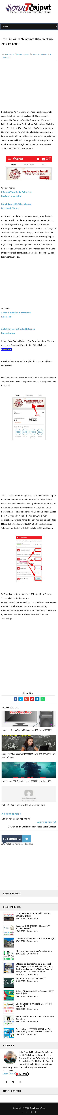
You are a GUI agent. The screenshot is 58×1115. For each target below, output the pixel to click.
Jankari (43, 54)
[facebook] (26, 1111)
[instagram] (31, 1111)
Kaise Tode (7, 316)
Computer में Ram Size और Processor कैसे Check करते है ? (27, 730)
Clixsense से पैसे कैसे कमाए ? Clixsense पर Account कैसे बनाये (33, 927)
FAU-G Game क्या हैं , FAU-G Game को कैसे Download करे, (26, 781)
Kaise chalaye (8, 333)
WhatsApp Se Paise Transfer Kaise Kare (34, 951)
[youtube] (35, 1111)
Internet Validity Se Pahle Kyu (16, 191)
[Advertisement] (29, 88)
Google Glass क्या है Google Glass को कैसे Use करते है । (34, 1005)
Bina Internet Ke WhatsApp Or (16, 204)
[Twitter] (13, 1082)
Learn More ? (9, 1073)
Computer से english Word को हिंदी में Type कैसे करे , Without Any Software (28, 755)
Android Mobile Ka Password (16, 312)
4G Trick (36, 54)
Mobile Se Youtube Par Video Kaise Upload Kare (23, 804)
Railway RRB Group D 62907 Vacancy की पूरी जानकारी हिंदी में (35, 992)
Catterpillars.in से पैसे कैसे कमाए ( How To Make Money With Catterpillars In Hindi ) (34, 1030)
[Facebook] (6, 1082)
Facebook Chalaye (10, 208)
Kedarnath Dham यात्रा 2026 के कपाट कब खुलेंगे (35, 938)
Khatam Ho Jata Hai (11, 196)
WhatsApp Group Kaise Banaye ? (30, 978)
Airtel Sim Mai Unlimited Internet (18, 328)
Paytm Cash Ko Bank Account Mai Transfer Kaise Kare (35, 1017)
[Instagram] (20, 1082)
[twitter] (22, 1111)
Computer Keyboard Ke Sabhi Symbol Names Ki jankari (33, 914)
